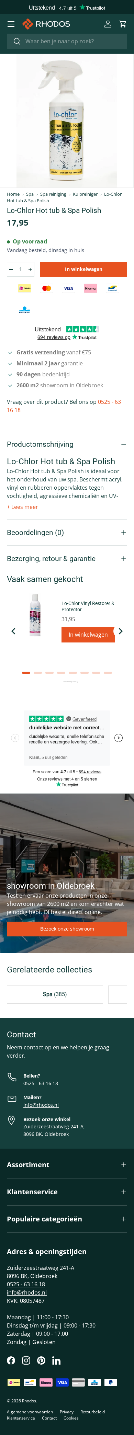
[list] (66, 120)
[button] (123, 24)
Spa (30, 194)
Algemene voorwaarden (30, 1412)
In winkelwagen (83, 269)
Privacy (67, 1412)
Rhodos (29, 1401)
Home (13, 194)
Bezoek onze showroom (67, 928)
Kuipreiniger (85, 194)
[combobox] (67, 41)
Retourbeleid (92, 1412)
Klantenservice (21, 1418)
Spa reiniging (53, 194)
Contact (49, 1418)
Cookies (71, 1418)
